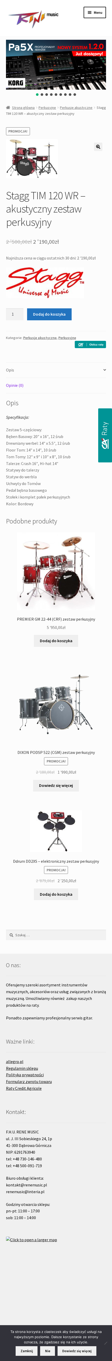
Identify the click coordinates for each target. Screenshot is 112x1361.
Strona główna (23, 107)
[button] (37, 94)
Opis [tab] (10, 370)
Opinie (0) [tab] (14, 385)
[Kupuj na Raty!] (90, 344)
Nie (47, 1351)
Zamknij (27, 1351)
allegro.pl (14, 1061)
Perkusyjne (47, 107)
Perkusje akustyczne (76, 107)
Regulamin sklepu (22, 1068)
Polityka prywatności (25, 1074)
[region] (56, 68)
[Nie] (105, 1343)
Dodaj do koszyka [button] (56, 640)
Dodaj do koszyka (49, 314)
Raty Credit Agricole (24, 1088)
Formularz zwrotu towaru (29, 1081)
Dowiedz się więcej (56, 785)
